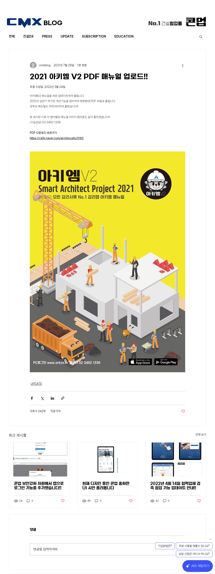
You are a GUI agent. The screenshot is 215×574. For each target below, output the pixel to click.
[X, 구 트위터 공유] (42, 398)
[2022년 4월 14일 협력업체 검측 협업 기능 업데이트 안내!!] (175, 459)
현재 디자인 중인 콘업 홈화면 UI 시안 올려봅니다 (105, 486)
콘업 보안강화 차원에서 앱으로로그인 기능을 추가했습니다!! (39, 486)
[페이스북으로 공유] (32, 398)
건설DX (28, 36)
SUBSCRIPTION (94, 36)
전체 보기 (200, 434)
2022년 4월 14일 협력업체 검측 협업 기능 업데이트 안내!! (175, 486)
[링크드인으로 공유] (52, 398)
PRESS (47, 36)
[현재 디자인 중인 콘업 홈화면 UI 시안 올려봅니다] (107, 459)
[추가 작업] (182, 65)
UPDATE (67, 36)
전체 (12, 36)
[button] (201, 36)
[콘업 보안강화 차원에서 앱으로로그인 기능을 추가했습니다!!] (39, 459)
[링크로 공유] (63, 398)
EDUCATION (124, 36)
